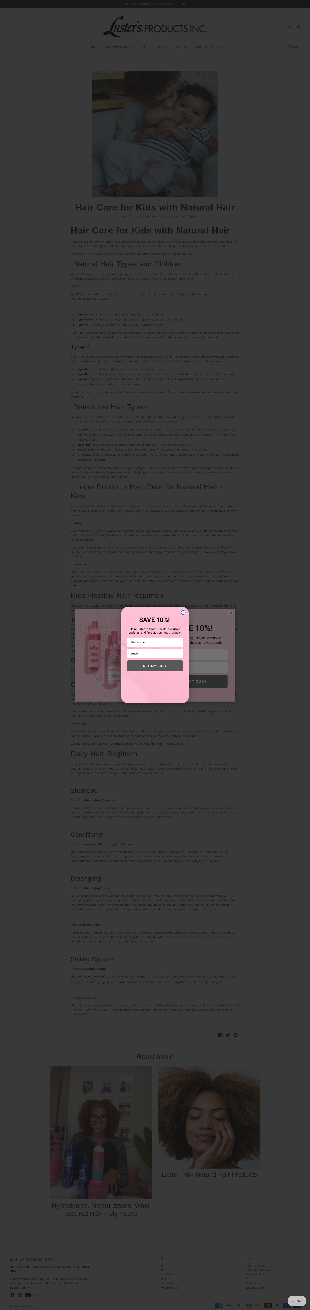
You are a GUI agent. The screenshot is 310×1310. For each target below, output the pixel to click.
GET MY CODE (155, 666)
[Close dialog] (183, 612)
